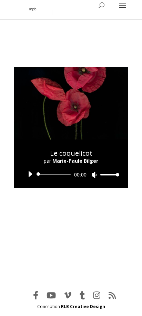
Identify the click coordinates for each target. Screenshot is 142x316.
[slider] (108, 174)
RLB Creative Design (83, 306)
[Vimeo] (67, 295)
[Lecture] (30, 174)
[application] (71, 174)
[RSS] (112, 295)
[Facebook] (35, 295)
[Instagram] (96, 295)
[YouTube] (51, 295)
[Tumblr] (82, 295)
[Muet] (94, 175)
